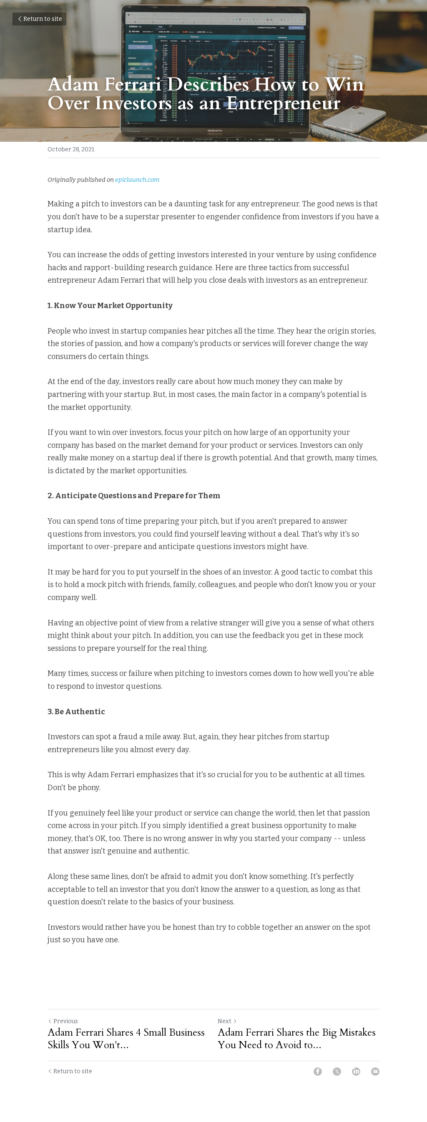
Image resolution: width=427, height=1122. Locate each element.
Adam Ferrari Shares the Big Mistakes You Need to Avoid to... (297, 1039)
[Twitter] (337, 1071)
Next (224, 1021)
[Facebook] (318, 1071)
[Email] (375, 1071)
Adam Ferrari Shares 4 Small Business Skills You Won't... (126, 1039)
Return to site (42, 19)
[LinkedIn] (356, 1071)
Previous (65, 1021)
